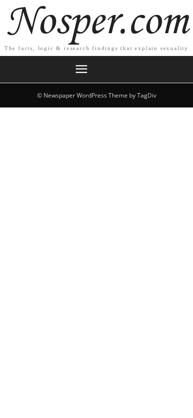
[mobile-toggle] (81, 69)
